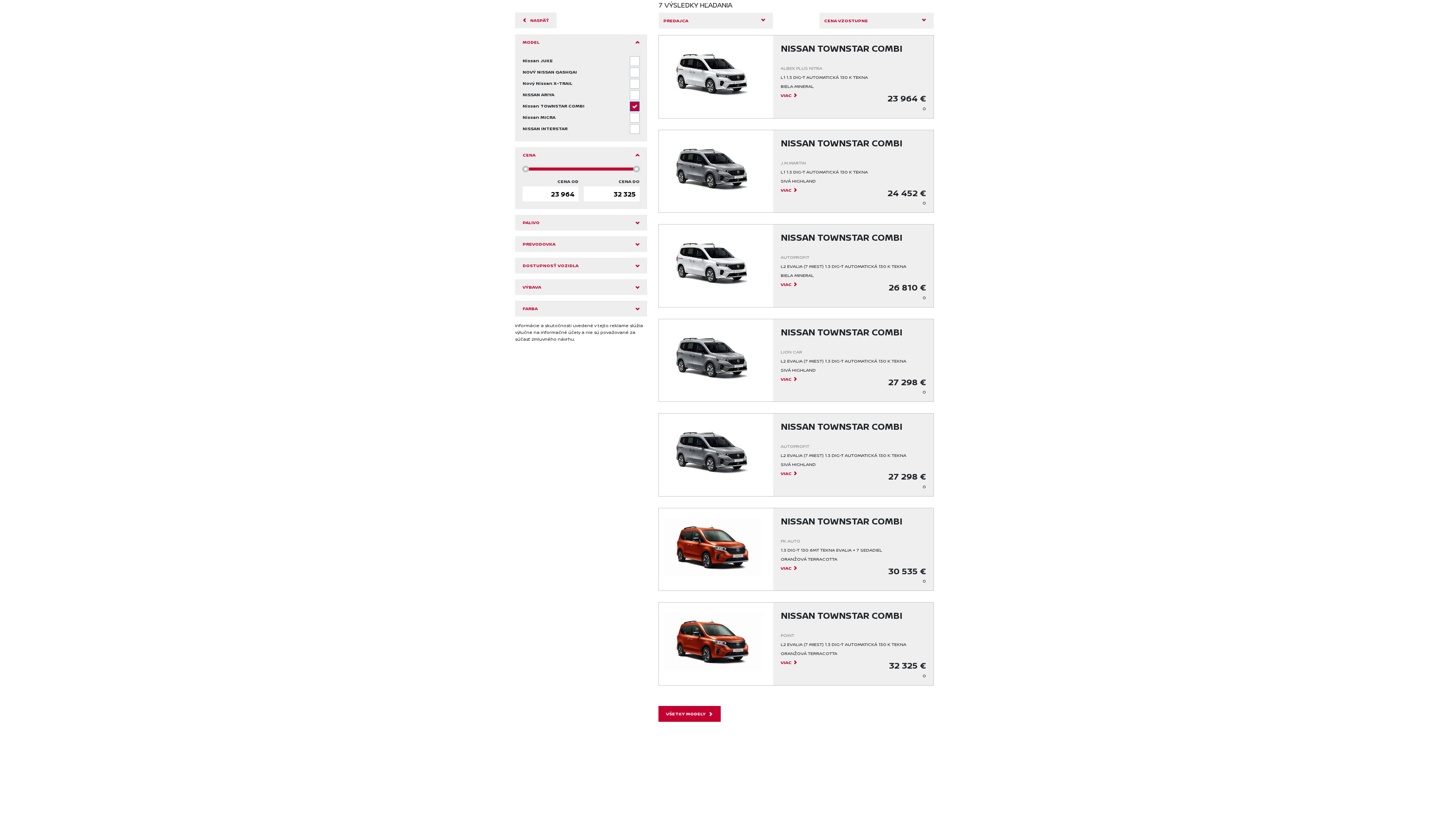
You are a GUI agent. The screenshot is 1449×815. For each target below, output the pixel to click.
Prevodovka (539, 244)
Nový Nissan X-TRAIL (547, 83)
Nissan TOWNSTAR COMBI (554, 106)
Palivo (531, 222)
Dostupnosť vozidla (550, 265)
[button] (715, 20)
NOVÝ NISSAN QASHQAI (550, 72)
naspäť (539, 20)
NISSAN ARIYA (538, 94)
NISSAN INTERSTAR (545, 128)
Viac (786, 95)
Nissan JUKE (538, 60)
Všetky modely (686, 713)
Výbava (532, 287)
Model (531, 42)
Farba (530, 308)
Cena (529, 155)
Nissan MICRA (539, 117)
